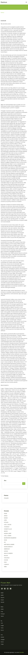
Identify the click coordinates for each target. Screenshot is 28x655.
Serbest (2, 637)
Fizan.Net (21, 652)
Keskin (2, 609)
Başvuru (2, 597)
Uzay (2, 611)
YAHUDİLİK (6, 558)
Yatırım (2, 616)
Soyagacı (3, 639)
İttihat (2, 606)
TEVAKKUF (6, 527)
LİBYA (5, 520)
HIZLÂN (6, 560)
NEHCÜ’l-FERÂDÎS (8, 553)
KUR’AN (6, 551)
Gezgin (2, 625)
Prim (2, 634)
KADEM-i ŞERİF (7, 533)
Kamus (4, 2)
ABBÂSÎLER (7, 549)
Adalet (2, 592)
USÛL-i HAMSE (7, 535)
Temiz (2, 627)
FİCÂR (5, 540)
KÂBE (5, 566)
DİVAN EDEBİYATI (8, 546)
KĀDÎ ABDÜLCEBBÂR (9, 544)
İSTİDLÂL (6, 522)
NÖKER (6, 518)
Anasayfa (6, 498)
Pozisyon (3, 613)
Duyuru (2, 599)
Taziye (2, 644)
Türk (2, 623)
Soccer (2, 630)
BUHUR (6, 555)
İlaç (1, 620)
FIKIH (5, 562)
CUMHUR (6, 564)
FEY (5, 542)
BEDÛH (6, 531)
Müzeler (2, 602)
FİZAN (5, 513)
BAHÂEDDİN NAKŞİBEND (10, 538)
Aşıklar (2, 595)
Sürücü (2, 641)
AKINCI (5, 515)
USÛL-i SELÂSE (7, 524)
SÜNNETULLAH (8, 529)
